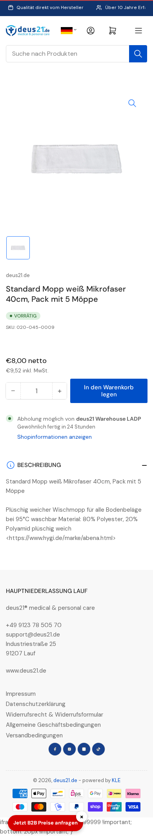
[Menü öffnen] (138, 30)
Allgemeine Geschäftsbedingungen (53, 725)
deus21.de (18, 275)
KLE (116, 780)
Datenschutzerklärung (36, 704)
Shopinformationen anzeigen (54, 436)
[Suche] (138, 54)
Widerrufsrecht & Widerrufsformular (54, 715)
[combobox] (76, 53)
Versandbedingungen (34, 735)
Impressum (21, 694)
